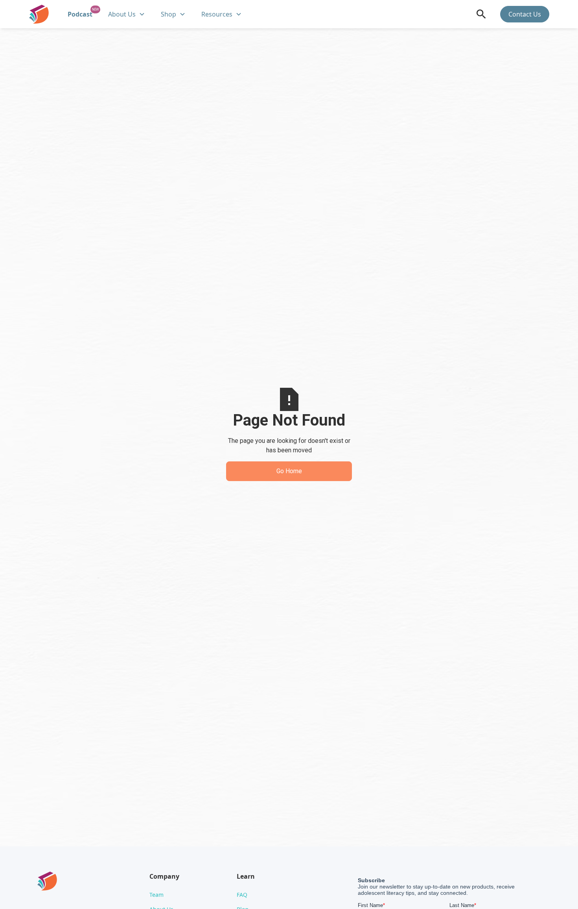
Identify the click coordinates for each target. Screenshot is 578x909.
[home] (39, 14)
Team (156, 894)
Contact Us (524, 14)
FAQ (242, 894)
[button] (126, 14)
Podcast (80, 14)
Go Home (289, 471)
